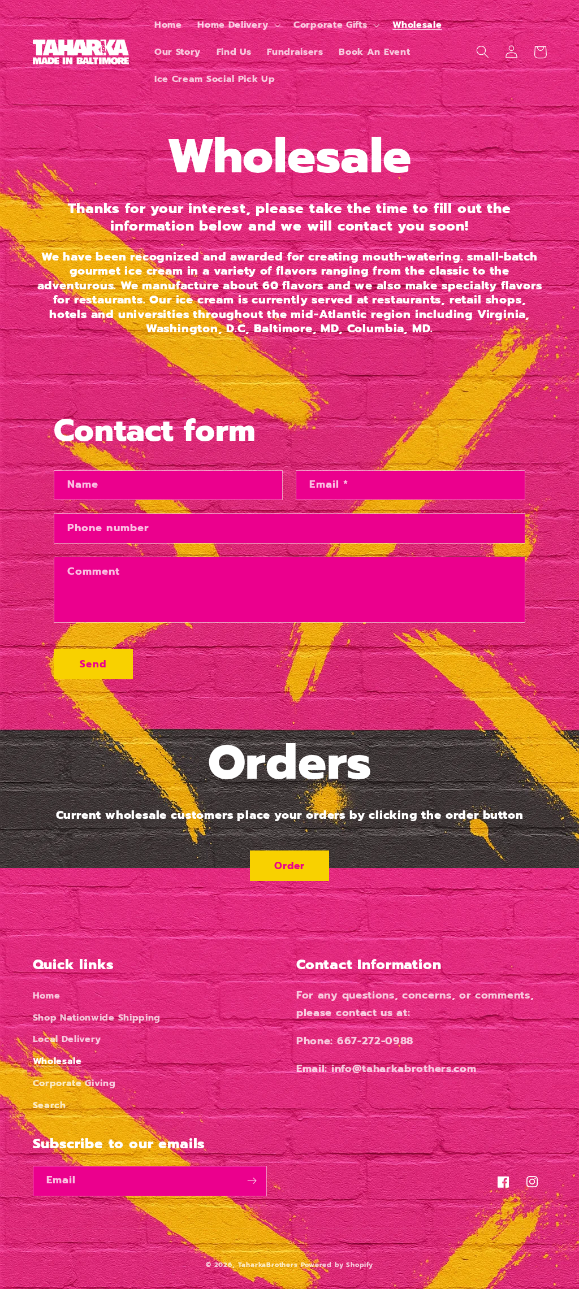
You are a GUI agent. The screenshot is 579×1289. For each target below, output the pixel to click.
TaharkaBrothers (268, 1265)
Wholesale (57, 1061)
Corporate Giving (74, 1083)
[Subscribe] (251, 1181)
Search (49, 1105)
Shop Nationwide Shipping (97, 1017)
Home (47, 995)
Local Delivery (67, 1039)
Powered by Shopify (337, 1265)
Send (93, 664)
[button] (237, 24)
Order (289, 865)
